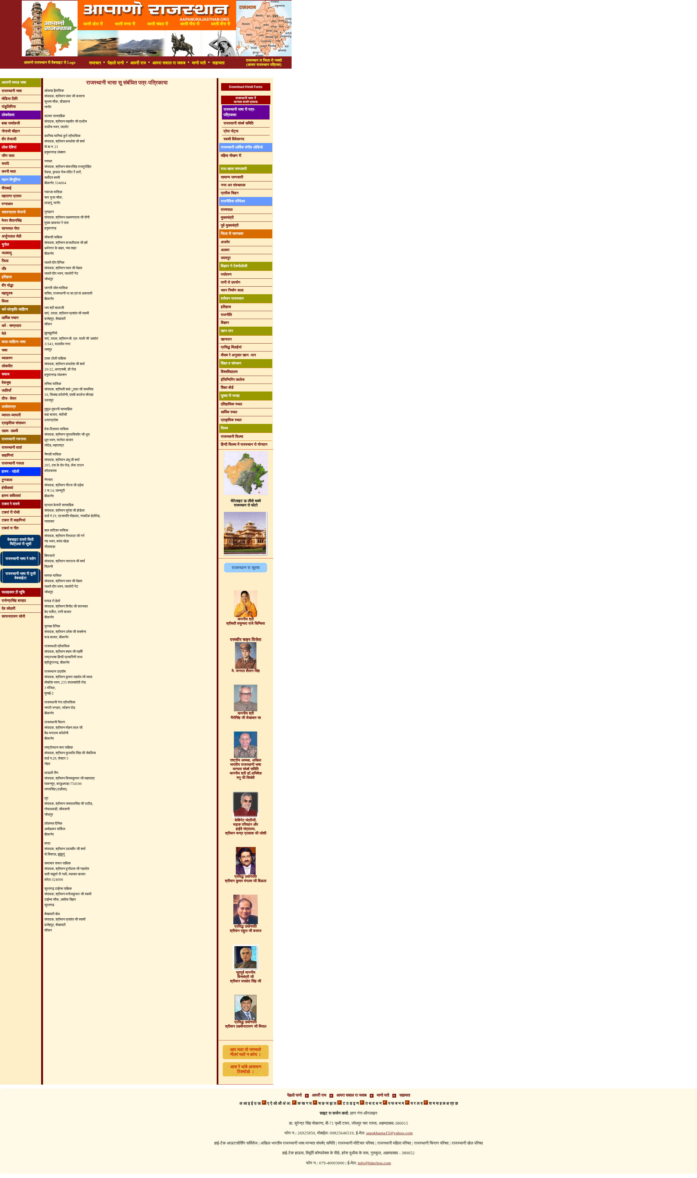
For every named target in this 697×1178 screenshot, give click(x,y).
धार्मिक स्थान (10, 318)
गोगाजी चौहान (11, 131)
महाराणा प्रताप (12, 196)
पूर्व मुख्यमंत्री (230, 225)
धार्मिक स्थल (229, 412)
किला (5, 301)
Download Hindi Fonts (245, 87)
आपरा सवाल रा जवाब (168, 62)
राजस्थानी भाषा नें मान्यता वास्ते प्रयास (246, 100)
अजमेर (225, 242)
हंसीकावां (7, 488)
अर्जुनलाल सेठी (11, 236)
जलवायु (7, 253)
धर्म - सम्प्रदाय (11, 326)
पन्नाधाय (7, 204)
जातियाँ (6, 390)
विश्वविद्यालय (229, 372)
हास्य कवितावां (11, 496)
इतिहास (226, 307)
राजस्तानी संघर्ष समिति (238, 123)
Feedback (163, 73)
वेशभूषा (6, 383)
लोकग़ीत (7, 366)
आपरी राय (138, 62)
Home (98, 73)
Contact (189, 73)
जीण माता (8, 156)
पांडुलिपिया (9, 107)
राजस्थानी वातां (12, 447)
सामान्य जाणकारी (232, 177)
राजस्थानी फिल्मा (232, 437)
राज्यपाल (227, 210)
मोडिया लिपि (10, 99)
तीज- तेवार (9, 398)
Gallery (120, 73)
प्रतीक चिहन (230, 193)
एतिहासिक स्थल (231, 404)
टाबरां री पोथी (11, 512)
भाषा (4, 350)
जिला (5, 261)
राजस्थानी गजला (13, 463)
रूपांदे (5, 164)
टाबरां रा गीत (10, 528)
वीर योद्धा (7, 285)
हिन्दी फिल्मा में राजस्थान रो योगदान (244, 444)
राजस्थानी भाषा (12, 91)
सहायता (218, 62)
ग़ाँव (4, 269)
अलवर (225, 250)
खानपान (226, 339)
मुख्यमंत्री (227, 217)
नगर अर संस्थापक (233, 185)
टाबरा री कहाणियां (13, 520)
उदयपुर (226, 258)
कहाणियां (7, 455)
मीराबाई (6, 188)
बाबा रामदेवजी (11, 123)
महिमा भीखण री (231, 156)
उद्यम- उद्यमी (10, 431)
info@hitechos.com (374, 1163)
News (77, 73)
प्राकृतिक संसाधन (14, 423)
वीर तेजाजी (9, 139)
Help (210, 73)
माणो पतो (199, 62)
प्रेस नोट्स (231, 131)
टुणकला (7, 480)
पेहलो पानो (116, 62)
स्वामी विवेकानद (234, 139)
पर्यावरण (226, 274)
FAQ (140, 73)
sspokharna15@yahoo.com (389, 1133)
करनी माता (9, 171)
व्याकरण (7, 358)
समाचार (95, 62)
